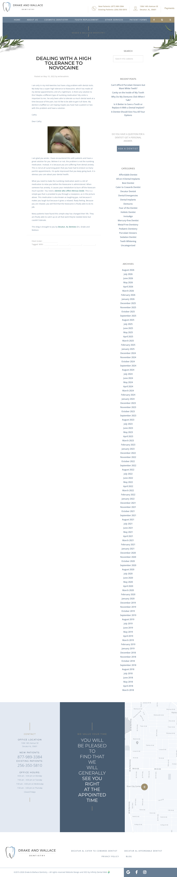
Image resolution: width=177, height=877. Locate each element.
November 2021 (128, 507)
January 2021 (128, 548)
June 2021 (128, 527)
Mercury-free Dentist (128, 220)
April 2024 (128, 386)
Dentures (128, 203)
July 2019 (128, 623)
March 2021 (128, 540)
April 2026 (128, 286)
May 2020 (128, 582)
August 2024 (128, 369)
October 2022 (128, 461)
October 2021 (128, 511)
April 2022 (128, 486)
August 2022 (128, 469)
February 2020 (128, 594)
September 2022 (128, 465)
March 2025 (128, 340)
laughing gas (76, 244)
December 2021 (128, 502)
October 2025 (128, 311)
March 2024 (128, 390)
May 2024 (128, 382)
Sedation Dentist (50, 241)
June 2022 (128, 478)
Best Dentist (128, 183)
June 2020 (128, 577)
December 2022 (128, 453)
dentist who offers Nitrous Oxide (69, 191)
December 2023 (128, 403)
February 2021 (128, 544)
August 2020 (128, 569)
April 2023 (128, 436)
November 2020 (128, 557)
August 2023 (128, 419)
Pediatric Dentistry (128, 228)
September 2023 (128, 415)
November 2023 (128, 407)
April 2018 (128, 685)
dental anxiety (50, 244)
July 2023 (128, 423)
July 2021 (128, 523)
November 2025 (128, 307)
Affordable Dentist (128, 174)
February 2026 (128, 295)
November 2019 (128, 606)
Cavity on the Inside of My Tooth (128, 92)
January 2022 (128, 498)
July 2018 (128, 673)
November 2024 (128, 357)
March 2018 (128, 690)
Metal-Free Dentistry (128, 224)
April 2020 (128, 586)
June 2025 (128, 328)
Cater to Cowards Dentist (128, 187)
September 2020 (128, 565)
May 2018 (128, 681)
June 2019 (128, 627)
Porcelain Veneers (128, 233)
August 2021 (128, 519)
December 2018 (128, 652)
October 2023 (128, 411)
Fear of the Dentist (128, 208)
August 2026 (128, 270)
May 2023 (128, 432)
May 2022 (128, 482)
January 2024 (128, 398)
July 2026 (128, 274)
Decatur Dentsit (128, 191)
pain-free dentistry (40, 247)
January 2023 (128, 448)
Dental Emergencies (128, 195)
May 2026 (128, 282)
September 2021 (128, 515)
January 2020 (128, 598)
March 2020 (128, 590)
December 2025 (128, 303)
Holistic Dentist (128, 212)
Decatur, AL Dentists (67, 227)
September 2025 (128, 315)
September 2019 (128, 615)
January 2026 (128, 299)
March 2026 (128, 290)
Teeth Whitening (128, 241)
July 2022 (128, 473)
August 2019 (128, 619)
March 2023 (128, 440)
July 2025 (128, 324)
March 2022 (128, 490)
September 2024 (128, 365)
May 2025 (128, 332)
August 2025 (128, 319)
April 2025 (128, 336)
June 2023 (128, 428)
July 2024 (128, 374)
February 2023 (128, 444)
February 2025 (128, 344)
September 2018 (128, 665)
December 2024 (128, 353)
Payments (169, 8)
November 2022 (128, 457)
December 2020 (128, 552)
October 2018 (128, 661)
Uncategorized (128, 245)
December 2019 (128, 602)
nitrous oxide (89, 244)
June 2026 (128, 278)
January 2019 (128, 648)
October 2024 (128, 361)
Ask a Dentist (128, 148)
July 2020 (128, 573)
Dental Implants (128, 199)
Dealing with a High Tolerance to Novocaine (63, 63)
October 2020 (128, 561)
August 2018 (128, 669)
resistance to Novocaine (60, 247)
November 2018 (128, 656)
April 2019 (128, 636)
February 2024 (128, 394)
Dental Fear (64, 244)
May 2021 (128, 532)
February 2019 (128, 644)
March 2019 (128, 640)
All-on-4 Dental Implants (128, 178)
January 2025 (128, 349)
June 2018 (128, 677)
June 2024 (128, 378)
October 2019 (128, 611)
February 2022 (128, 494)
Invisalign (128, 216)
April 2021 (128, 536)
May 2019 (128, 631)
